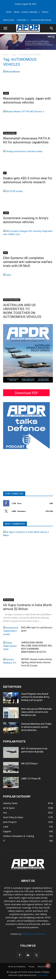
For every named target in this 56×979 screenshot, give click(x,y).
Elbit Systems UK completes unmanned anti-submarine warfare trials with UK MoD (27, 262)
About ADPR (42, 966)
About (16, 11)
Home (9, 11)
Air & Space (8, 600)
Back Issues (8, 19)
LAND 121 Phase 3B (31, 778)
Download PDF (26, 392)
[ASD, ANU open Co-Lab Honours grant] (11, 631)
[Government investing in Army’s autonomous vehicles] (28, 201)
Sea (5, 253)
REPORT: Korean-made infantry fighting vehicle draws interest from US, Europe (36, 662)
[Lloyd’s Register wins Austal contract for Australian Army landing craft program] (11, 697)
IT (5, 173)
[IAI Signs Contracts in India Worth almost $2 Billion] (28, 565)
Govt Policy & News (11, 300)
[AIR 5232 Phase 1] (11, 767)
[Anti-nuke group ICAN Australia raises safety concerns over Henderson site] (11, 712)
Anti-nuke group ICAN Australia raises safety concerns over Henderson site (36, 712)
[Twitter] (36, 955)
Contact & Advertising (41, 19)
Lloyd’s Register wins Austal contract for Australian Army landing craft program (35, 697)
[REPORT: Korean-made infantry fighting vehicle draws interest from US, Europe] (11, 663)
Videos (45, 11)
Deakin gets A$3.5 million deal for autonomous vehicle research (27, 180)
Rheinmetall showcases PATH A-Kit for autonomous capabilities (27, 140)
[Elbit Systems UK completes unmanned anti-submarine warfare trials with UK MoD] (28, 241)
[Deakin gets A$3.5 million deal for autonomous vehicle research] (28, 162)
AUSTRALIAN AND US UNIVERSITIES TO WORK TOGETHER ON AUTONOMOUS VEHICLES (22, 311)
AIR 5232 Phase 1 (29, 763)
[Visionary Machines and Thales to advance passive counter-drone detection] (11, 727)
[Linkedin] (28, 955)
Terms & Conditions (16, 966)
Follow (49, 511)
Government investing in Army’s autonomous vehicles (25, 220)
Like (51, 503)
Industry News (10, 133)
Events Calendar (29, 11)
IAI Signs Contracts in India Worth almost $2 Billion (27, 607)
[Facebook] (19, 955)
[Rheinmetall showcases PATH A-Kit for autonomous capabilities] (28, 122)
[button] (5, 28)
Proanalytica (42, 975)
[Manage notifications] (48, 965)
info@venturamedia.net (34, 933)
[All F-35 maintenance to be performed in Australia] (11, 752)
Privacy (31, 966)
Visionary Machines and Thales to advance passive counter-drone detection (36, 727)
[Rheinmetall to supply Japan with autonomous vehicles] (28, 82)
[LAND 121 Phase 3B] (11, 782)
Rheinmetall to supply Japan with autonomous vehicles (27, 100)
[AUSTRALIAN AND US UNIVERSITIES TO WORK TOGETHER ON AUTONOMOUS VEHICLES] (28, 287)
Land (6, 93)
